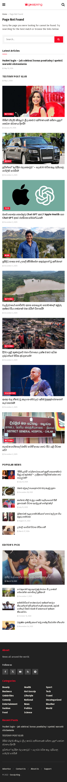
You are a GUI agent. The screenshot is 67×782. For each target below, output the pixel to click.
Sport (49, 687)
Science (28, 712)
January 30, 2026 (10, 128)
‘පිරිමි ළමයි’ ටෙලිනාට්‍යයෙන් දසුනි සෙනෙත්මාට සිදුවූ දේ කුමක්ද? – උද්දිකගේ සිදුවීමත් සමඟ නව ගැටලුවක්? (39, 474)
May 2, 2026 (8, 81)
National (9, 114)
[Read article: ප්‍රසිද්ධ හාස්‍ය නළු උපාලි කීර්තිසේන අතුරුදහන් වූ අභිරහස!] (33, 242)
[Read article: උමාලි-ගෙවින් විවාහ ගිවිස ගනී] (8, 530)
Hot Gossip (30, 691)
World (8, 161)
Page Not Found (16, 14)
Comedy (6, 700)
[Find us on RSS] (28, 672)
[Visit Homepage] (33, 4)
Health (27, 687)
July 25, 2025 (23, 482)
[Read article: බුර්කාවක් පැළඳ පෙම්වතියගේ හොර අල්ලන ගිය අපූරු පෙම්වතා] (8, 516)
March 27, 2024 (24, 531)
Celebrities (10, 393)
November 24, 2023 (26, 626)
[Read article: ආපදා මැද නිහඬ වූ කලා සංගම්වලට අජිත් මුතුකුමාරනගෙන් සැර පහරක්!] (33, 380)
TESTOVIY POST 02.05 (14, 76)
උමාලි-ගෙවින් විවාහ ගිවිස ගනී (31, 527)
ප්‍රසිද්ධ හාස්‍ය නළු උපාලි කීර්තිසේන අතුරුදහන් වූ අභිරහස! (32, 261)
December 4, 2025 (10, 175)
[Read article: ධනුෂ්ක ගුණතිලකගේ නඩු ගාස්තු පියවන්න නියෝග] (8, 625)
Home (4, 14)
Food (5, 712)
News (7, 255)
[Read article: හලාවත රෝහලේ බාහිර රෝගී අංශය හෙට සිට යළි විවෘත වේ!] (33, 427)
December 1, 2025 (25, 596)
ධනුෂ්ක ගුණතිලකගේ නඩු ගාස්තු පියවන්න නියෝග (41, 622)
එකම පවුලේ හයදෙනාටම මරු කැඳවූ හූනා (36, 488)
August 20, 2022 (24, 521)
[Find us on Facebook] (5, 672)
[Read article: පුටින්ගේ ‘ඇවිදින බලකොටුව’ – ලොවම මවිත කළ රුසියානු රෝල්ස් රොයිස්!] (33, 148)
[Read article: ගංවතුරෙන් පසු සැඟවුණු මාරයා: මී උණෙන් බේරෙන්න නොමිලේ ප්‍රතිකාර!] (8, 592)
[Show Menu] (3, 4)
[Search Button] (63, 4)
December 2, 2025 (10, 360)
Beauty (6, 687)
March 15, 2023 (11, 581)
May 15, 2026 (8, 68)
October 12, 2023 (25, 616)
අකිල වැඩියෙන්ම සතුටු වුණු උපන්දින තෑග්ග (27, 577)
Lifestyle (28, 695)
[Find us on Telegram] (35, 672)
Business (7, 691)
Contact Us (21, 769)
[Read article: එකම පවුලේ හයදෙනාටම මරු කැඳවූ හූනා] (8, 491)
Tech (7, 208)
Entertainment (9, 704)
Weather (50, 704)
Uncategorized (53, 700)
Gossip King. (15, 775)
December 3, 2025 (10, 222)
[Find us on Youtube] (20, 672)
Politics (28, 708)
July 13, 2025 (23, 507)
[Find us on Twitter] (13, 672)
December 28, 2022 (26, 492)
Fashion (6, 708)
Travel (49, 695)
